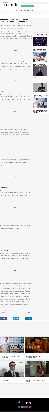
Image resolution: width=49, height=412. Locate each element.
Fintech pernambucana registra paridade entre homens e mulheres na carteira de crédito (35, 380)
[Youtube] (24, 407)
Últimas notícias (19, 10)
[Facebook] (19, 407)
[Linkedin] (27, 407)
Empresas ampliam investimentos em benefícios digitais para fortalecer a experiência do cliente (34, 356)
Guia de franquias (30, 10)
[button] (3, 318)
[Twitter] (22, 407)
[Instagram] (30, 407)
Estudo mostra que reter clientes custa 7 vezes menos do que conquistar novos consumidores (11, 356)
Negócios (24, 10)
